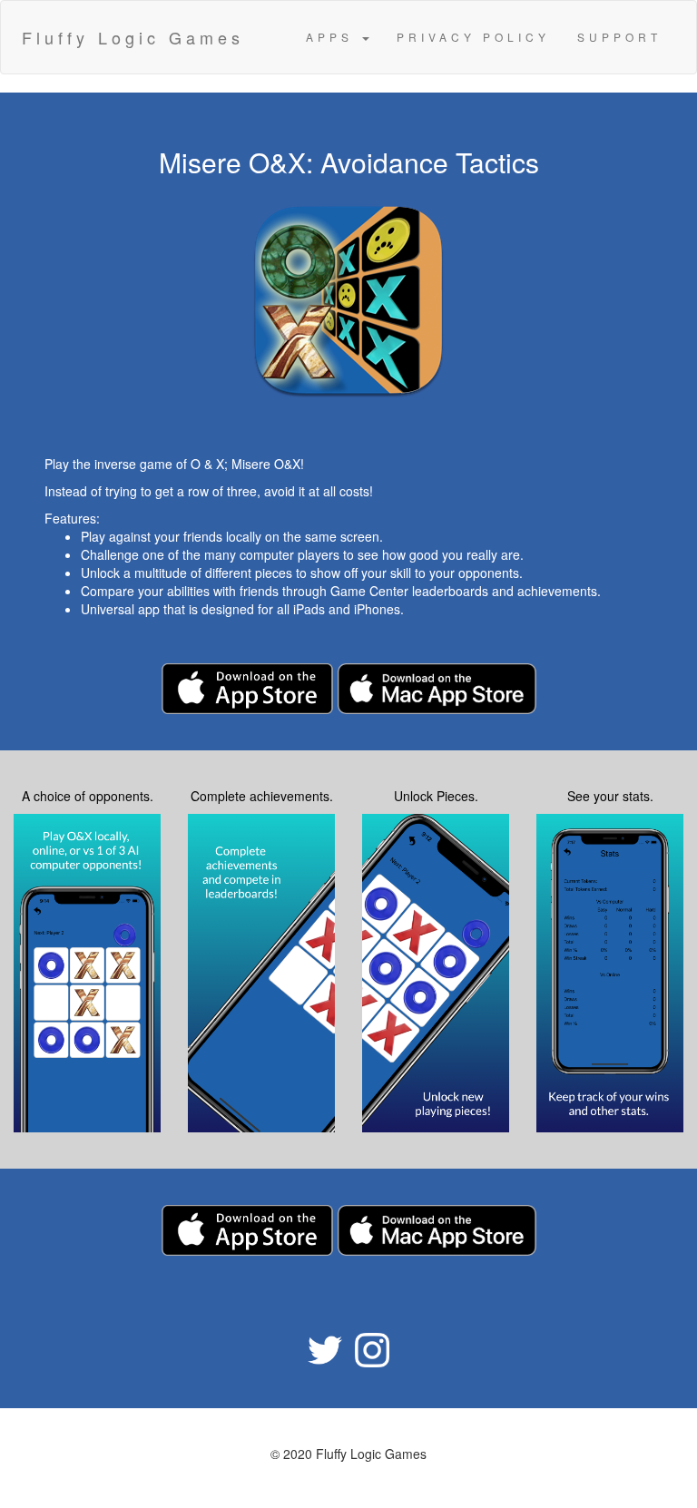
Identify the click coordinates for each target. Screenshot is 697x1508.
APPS (333, 36)
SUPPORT (619, 36)
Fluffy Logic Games (133, 37)
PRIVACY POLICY (473, 36)
